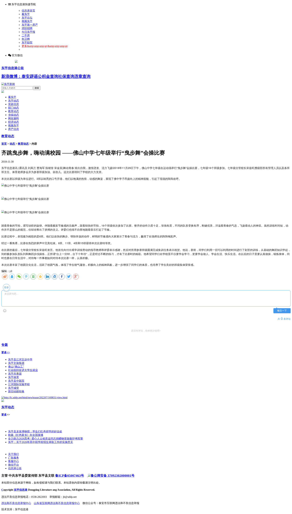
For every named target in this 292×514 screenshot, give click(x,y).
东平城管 (13, 387)
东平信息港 (20, 489)
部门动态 (13, 107)
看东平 (26, 14)
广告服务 (13, 457)
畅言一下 (282, 310)
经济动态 (13, 121)
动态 (12, 143)
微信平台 (13, 464)
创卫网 (26, 39)
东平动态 (13, 100)
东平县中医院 (16, 380)
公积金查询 (48, 76)
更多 (4, 414)
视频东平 (27, 21)
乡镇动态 (13, 114)
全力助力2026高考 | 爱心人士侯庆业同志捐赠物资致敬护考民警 (45, 438)
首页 (4, 143)
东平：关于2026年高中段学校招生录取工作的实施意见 (40, 442)
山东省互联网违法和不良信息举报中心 (57, 503)
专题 (4, 345)
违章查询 (82, 76)
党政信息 (13, 104)
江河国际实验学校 (19, 384)
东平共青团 (15, 373)
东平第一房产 (30, 24)
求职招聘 (27, 28)
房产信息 (13, 129)
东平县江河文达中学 (20, 359)
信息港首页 (28, 10)
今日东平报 (28, 31)
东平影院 (27, 42)
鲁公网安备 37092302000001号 (113, 475)
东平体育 (13, 377)
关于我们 (13, 454)
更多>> (5, 352)
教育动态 (13, 111)
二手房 (26, 35)
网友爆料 (13, 118)
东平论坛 (27, 17)
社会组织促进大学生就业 (23, 370)
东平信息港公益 (12, 68)
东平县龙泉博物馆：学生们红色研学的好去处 (35, 431)
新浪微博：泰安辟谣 (19, 76)
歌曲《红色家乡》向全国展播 (25, 435)
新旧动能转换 (16, 391)
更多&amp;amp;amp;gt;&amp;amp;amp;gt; (45, 46)
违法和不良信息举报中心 (16, 503)
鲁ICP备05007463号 (69, 475)
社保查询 (66, 76)
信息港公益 (15, 468)
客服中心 (13, 461)
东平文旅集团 (16, 363)
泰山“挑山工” (16, 366)
